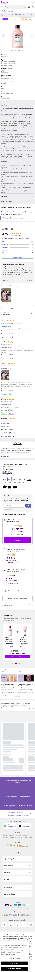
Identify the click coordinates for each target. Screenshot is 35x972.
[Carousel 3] (16, 696)
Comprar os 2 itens (17, 657)
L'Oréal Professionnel (17, 15)
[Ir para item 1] (16, 663)
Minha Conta (8, 887)
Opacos (3, 70)
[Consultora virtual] (29, 7)
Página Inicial (4, 15)
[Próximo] (22, 663)
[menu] (2, 7)
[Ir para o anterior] (3, 35)
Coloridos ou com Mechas (8, 63)
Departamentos (8, 866)
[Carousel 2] (15, 696)
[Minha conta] (29, 2)
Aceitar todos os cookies (14, 968)
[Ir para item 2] (18, 663)
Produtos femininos (11, 796)
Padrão (3, 88)
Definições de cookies (15, 958)
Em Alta (6, 879)
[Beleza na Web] (4, 2)
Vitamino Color (30, 15)
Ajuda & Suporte (9, 859)
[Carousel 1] (13, 696)
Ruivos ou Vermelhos (6, 65)
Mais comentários (6, 436)
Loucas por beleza (9, 894)
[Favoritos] (33, 2)
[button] (31, 464)
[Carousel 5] (19, 696)
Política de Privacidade (15, 807)
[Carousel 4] (18, 696)
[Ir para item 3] (19, 663)
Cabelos (3, 56)
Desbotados (4, 72)
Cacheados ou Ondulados (8, 61)
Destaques (7, 872)
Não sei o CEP (8, 509)
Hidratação (4, 84)
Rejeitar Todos (14, 963)
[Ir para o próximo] (31, 35)
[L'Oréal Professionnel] (7, 474)
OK (28, 506)
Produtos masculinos (25, 796)
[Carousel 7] (21, 50)
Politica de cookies (9, 954)
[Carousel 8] (22, 50)
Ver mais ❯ (31, 709)
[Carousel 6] (21, 696)
